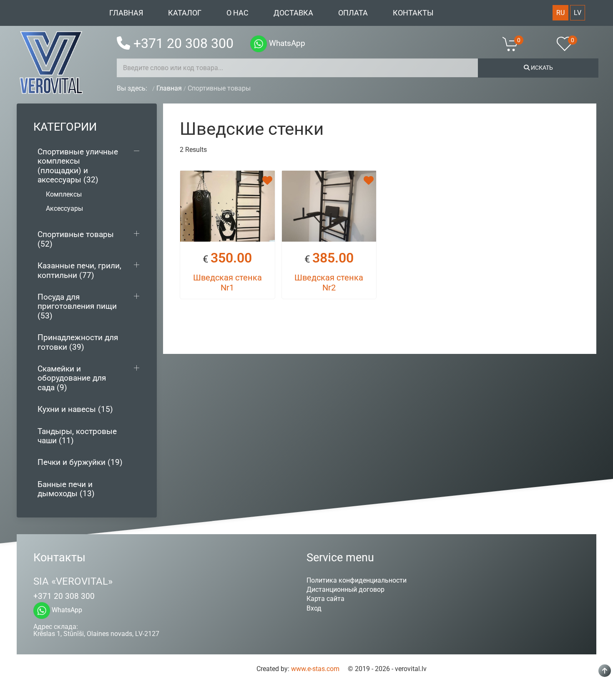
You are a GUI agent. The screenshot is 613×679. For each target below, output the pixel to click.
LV (577, 13)
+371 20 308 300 (183, 43)
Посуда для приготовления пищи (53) (77, 306)
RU (560, 13)
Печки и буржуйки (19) (80, 462)
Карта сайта (325, 599)
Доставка (293, 13)
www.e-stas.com (315, 669)
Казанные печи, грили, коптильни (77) (79, 270)
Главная (126, 13)
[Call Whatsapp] (258, 43)
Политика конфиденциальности (356, 580)
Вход (314, 608)
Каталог (184, 13)
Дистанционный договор (345, 589)
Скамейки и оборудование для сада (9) (72, 378)
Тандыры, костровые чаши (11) (77, 436)
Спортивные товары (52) (76, 239)
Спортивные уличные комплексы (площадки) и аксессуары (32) (78, 165)
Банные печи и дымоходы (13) (66, 489)
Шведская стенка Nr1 (227, 283)
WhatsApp (286, 43)
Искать (541, 67)
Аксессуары (64, 208)
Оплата (353, 13)
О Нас (237, 13)
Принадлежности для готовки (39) (78, 342)
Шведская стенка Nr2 (328, 283)
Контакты (413, 13)
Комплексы (64, 194)
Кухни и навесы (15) (75, 409)
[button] (515, 43)
